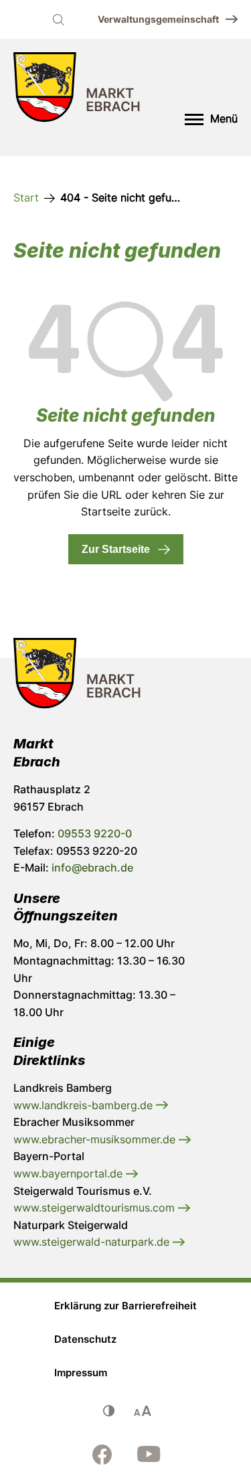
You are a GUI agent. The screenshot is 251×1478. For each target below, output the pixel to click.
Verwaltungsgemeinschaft (158, 19)
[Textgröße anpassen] (142, 1411)
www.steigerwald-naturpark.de (93, 1241)
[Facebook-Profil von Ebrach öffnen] (102, 1454)
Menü (224, 118)
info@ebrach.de (92, 867)
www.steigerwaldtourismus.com (95, 1207)
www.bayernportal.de (69, 1173)
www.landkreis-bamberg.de (84, 1105)
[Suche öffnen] (58, 19)
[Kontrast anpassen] (109, 1411)
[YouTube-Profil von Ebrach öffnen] (149, 1454)
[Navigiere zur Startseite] (77, 90)
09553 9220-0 (95, 833)
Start (26, 197)
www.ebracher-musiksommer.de (96, 1139)
